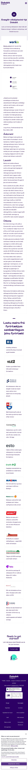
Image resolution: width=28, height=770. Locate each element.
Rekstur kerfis (7, 722)
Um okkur (20, 707)
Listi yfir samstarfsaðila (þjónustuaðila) (10, 756)
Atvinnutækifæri (20, 712)
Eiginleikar (7, 707)
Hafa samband (20, 717)
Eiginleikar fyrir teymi (7, 712)
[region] (14, 750)
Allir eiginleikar (7, 727)
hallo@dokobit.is (15, 685)
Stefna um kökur (14, 745)
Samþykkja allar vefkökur (14, 763)
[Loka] (26, 734)
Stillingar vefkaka (14, 767)
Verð (7, 717)
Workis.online (7, 46)
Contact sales (14, 649)
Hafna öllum (14, 760)
